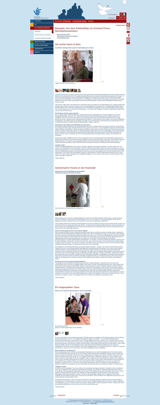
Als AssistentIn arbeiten (79, 21)
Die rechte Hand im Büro (63, 34)
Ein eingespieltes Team (63, 37)
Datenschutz (93, 403)
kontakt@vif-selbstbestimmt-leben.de (104, 401)
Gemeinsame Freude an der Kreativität (67, 36)
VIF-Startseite (67, 21)
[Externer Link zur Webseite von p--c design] (124, 2)
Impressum (86, 403)
